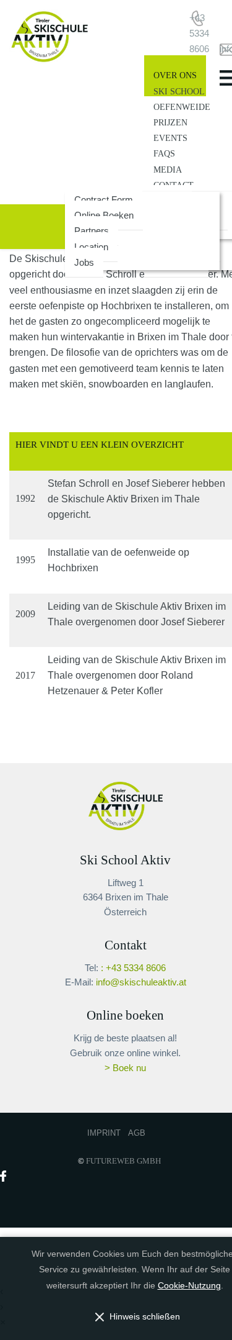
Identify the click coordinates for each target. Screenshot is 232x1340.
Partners (91, 230)
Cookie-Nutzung (189, 1285)
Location (91, 247)
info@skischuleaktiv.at (141, 982)
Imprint (104, 1133)
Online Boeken (104, 215)
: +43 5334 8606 (133, 968)
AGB (136, 1133)
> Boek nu (125, 1068)
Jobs (84, 262)
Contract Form (103, 199)
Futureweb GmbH (123, 1161)
